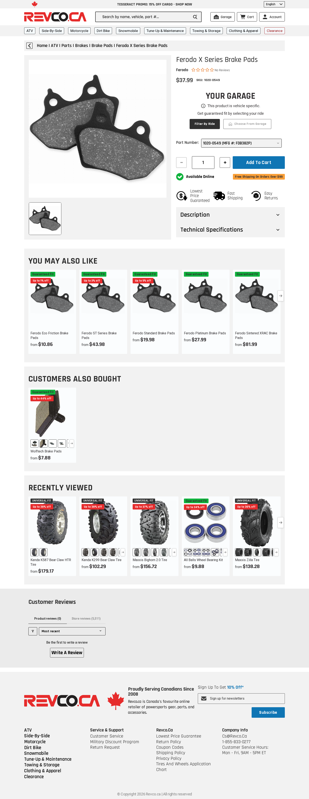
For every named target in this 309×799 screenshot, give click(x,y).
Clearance (275, 31)
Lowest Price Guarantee (178, 736)
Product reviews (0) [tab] (47, 618)
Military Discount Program (114, 742)
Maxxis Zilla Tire (247, 560)
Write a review (67, 653)
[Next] (72, 443)
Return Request (105, 747)
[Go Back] (29, 46)
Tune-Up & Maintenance (165, 31)
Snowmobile (128, 31)
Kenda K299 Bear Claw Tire (101, 560)
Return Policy (168, 742)
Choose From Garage (250, 124)
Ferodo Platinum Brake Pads (205, 333)
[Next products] (280, 295)
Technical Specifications (211, 230)
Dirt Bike (103, 31)
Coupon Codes (170, 747)
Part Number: (187, 142)
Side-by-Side (52, 31)
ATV (29, 31)
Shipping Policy (170, 753)
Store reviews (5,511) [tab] (86, 618)
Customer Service (106, 736)
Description (195, 215)
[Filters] (32, 631)
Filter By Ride (205, 124)
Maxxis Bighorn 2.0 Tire (150, 560)
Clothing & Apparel (243, 31)
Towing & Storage (206, 31)
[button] (203, 70)
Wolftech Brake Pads (46, 451)
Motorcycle (79, 31)
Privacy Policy (168, 758)
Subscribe (268, 712)
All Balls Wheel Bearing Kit (203, 560)
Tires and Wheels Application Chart (183, 766)
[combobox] (146, 17)
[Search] (195, 17)
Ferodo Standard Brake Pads (154, 333)
